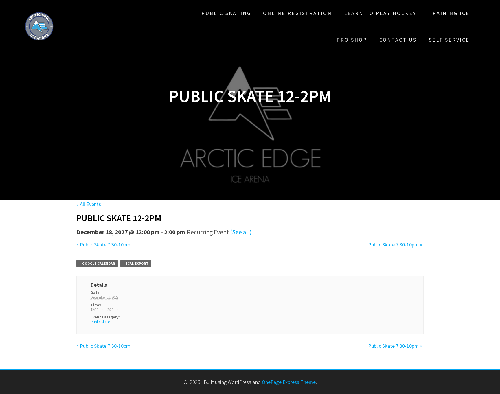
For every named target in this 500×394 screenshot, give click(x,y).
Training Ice (449, 13)
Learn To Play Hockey (380, 13)
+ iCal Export (136, 264)
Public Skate (100, 321)
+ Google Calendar (97, 264)
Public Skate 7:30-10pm (103, 244)
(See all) (241, 232)
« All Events (88, 204)
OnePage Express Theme (289, 382)
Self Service (449, 39)
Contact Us (398, 39)
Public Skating (226, 13)
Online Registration (297, 13)
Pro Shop (352, 39)
